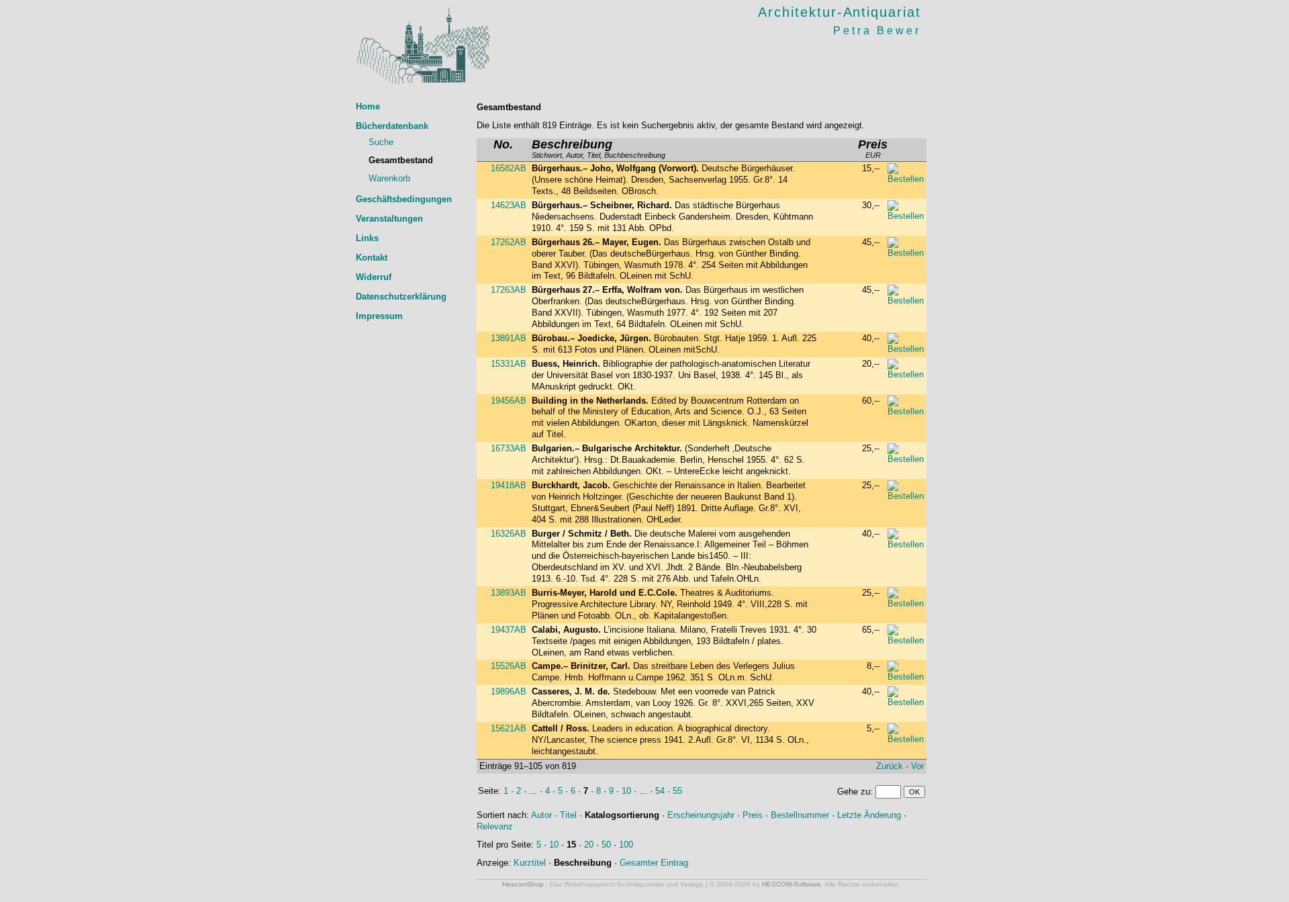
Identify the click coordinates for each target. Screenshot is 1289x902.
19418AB (508, 485)
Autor (541, 815)
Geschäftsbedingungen (404, 199)
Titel (568, 815)
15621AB (508, 728)
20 (588, 845)
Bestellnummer (800, 815)
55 (677, 791)
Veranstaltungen (389, 219)
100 (626, 845)
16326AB (508, 534)
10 (626, 791)
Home (368, 106)
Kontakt (371, 258)
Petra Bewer (877, 30)
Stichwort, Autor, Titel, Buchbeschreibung (598, 149)
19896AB (508, 691)
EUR (873, 149)
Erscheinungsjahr (700, 815)
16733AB (508, 448)
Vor (917, 766)
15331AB (508, 364)
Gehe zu (853, 791)
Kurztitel (530, 863)
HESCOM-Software (791, 884)
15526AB (508, 666)
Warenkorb (389, 178)
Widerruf (373, 277)
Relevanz (495, 826)
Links (367, 238)
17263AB (508, 290)
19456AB (508, 401)
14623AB (508, 205)
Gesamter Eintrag (654, 863)
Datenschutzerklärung (401, 296)
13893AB (508, 593)
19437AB (508, 630)
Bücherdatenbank (392, 126)
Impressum (379, 316)
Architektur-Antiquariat (839, 12)
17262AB (508, 242)
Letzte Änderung (869, 815)
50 (606, 845)
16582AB (508, 168)
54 (660, 791)
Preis (753, 815)
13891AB (508, 338)
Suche (381, 142)
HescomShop (523, 884)
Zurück (889, 766)
